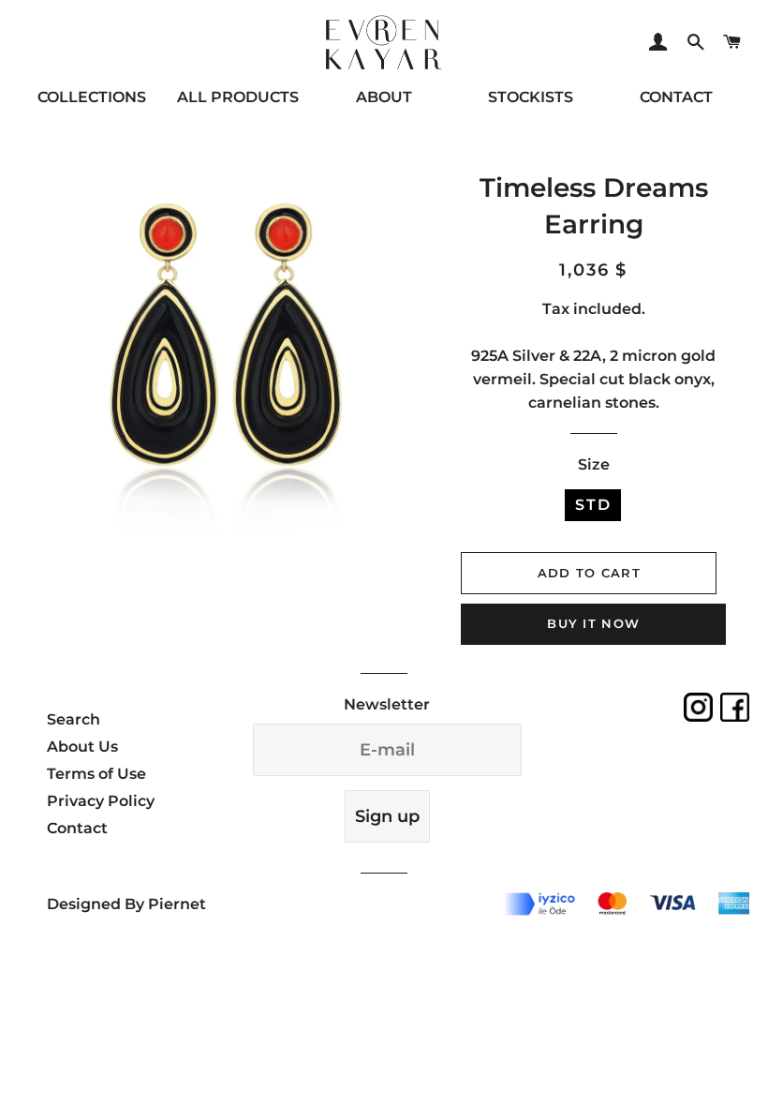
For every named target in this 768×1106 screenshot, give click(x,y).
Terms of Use (96, 774)
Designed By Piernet (126, 904)
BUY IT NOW (593, 623)
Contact (77, 828)
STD (593, 505)
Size (594, 464)
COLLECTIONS (91, 97)
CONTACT (676, 97)
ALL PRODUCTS (238, 97)
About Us (82, 746)
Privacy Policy (101, 801)
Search (73, 719)
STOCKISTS (530, 97)
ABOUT (384, 97)
